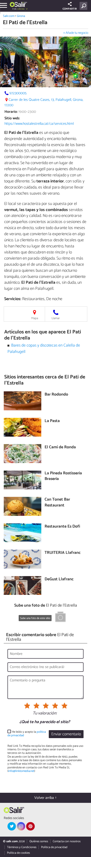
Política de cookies (18, 853)
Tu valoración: (45, 713)
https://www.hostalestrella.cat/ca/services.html (39, 124)
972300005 (18, 93)
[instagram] (21, 826)
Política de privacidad (54, 847)
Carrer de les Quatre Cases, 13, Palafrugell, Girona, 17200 (43, 102)
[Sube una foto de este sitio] (60, 617)
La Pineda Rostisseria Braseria (63, 476)
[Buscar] (84, 6)
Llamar (56, 318)
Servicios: (12, 298)
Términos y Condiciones (21, 847)
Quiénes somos (38, 841)
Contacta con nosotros (66, 841)
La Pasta (52, 421)
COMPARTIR (70, 9)
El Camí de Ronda (60, 447)
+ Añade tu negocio (75, 33)
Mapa (34, 318)
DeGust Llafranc (59, 579)
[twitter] (11, 826)
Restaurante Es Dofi (62, 527)
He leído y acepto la (26, 733)
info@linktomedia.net (21, 771)
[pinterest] (30, 826)
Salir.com (8, 16)
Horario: (11, 112)
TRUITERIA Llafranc (62, 553)
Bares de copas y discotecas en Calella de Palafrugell (43, 348)
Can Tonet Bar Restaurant (57, 502)
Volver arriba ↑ (45, 798)
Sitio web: (12, 118)
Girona (21, 16)
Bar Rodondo (56, 395)
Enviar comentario (66, 734)
